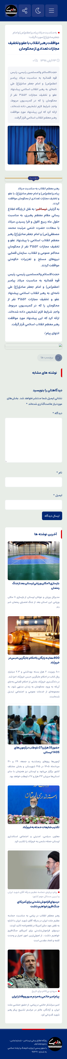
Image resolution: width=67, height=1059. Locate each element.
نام (59, 472)
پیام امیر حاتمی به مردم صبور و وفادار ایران (35, 996)
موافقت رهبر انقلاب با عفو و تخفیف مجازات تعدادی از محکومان (33, 46)
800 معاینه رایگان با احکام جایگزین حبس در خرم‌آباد (33, 660)
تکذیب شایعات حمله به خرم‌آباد (41, 827)
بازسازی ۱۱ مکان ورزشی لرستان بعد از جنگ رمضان (35, 585)
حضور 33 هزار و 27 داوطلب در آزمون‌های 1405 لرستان (36, 750)
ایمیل (57, 495)
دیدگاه (57, 413)
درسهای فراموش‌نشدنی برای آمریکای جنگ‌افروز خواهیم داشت (38, 904)
